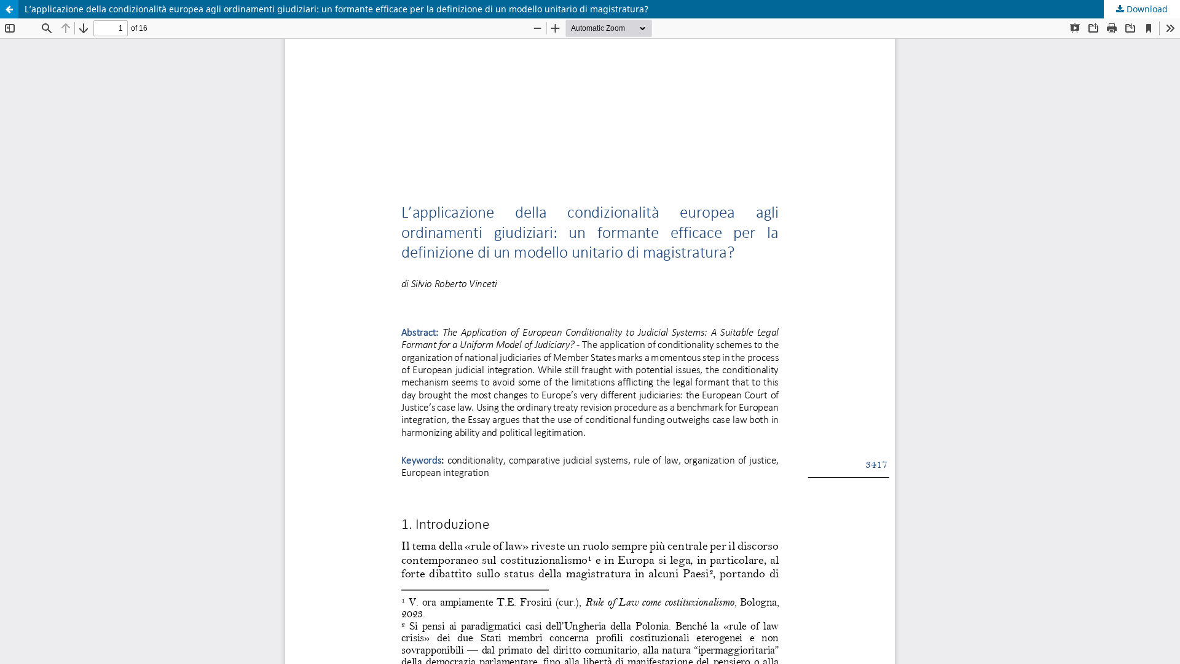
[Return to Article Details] (9, 9)
